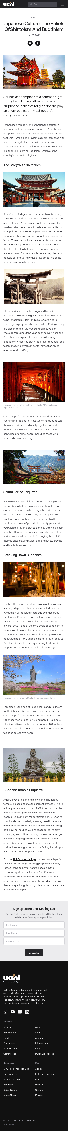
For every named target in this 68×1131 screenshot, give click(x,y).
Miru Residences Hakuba (16, 1068)
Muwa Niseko (10, 1094)
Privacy (39, 1094)
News (38, 1079)
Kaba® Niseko (10, 1089)
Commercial (9, 1053)
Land (6, 1037)
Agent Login (8, 1124)
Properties (7, 1021)
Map (37, 1027)
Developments (9, 1063)
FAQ (37, 1048)
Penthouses (9, 1043)
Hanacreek (9, 1084)
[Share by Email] (30, 43)
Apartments (9, 1032)
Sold (37, 1032)
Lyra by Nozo (10, 1073)
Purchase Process (44, 1053)
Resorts (39, 1084)
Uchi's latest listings (24, 859)
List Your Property (44, 1073)
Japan (34, 17)
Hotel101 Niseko (11, 1079)
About (38, 1068)
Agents (39, 1037)
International (41, 1043)
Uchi (37, 1063)
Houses (7, 1027)
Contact (39, 1089)
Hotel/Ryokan (10, 1048)
